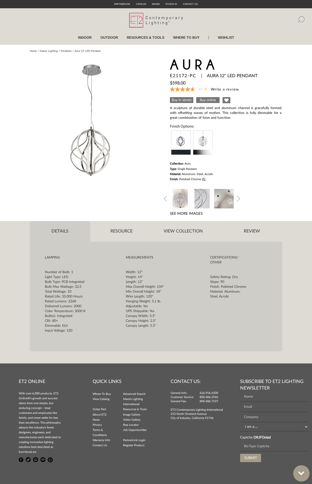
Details (59, 231)
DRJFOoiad (262, 437)
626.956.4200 (209, 392)
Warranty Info (101, 440)
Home (33, 51)
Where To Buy (102, 393)
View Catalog (101, 399)
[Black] (180, 143)
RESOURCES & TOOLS (145, 37)
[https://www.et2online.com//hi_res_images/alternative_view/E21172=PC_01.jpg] (180, 197)
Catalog (141, 4)
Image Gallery (131, 414)
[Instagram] (35, 459)
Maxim (156, 4)
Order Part (99, 409)
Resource (121, 231)
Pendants (66, 51)
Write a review (225, 89)
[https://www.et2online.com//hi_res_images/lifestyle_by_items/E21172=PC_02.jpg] (224, 197)
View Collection (183, 231)
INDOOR (85, 37)
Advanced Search (134, 393)
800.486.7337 (209, 401)
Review (252, 231)
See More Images (186, 213)
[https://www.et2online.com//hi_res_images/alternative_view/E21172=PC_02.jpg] (202, 197)
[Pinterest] (50, 459)
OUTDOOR (109, 37)
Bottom (301, 473)
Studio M (171, 4)
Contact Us (100, 445)
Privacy (97, 424)
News (96, 419)
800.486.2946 (209, 397)
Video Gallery (131, 419)
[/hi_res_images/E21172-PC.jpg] (91, 120)
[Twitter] (28, 459)
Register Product (133, 445)
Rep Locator (131, 424)
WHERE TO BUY (186, 37)
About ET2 (100, 414)
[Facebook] (21, 459)
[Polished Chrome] (202, 143)
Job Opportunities (134, 429)
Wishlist (226, 37)
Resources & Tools (135, 409)
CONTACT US (190, 4)
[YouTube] (43, 459)
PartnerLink (122, 4)
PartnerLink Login (134, 440)
